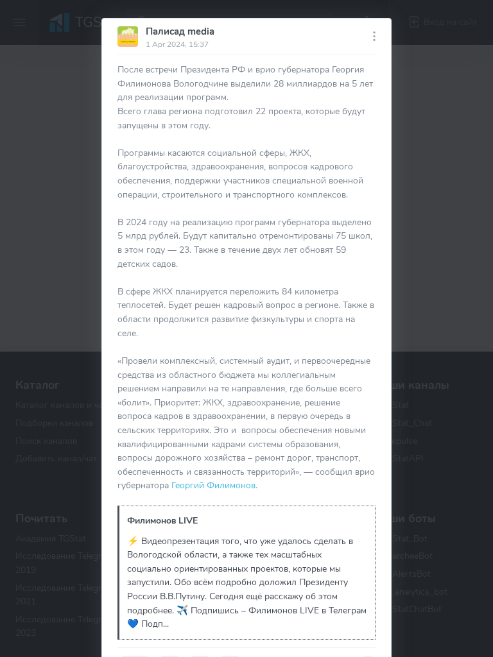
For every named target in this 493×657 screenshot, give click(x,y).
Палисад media (180, 31)
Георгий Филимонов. (214, 485)
